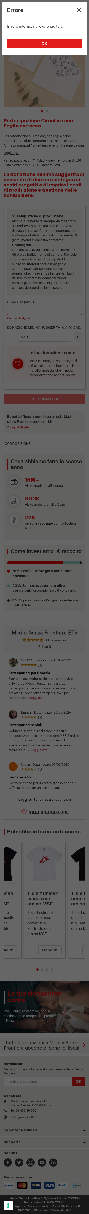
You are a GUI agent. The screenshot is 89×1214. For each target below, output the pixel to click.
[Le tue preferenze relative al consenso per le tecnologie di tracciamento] (8, 1205)
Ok (44, 43)
